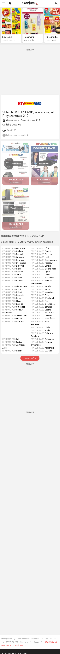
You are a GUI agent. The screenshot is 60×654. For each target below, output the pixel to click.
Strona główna (6, 639)
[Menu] (3, 3)
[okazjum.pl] (30, 3)
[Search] (56, 3)
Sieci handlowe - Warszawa (28, 639)
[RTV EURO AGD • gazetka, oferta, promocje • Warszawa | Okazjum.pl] (30, 103)
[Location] (10, 3)
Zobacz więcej (30, 358)
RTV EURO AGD (51, 639)
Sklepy (36, 642)
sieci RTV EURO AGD (22, 235)
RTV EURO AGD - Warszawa (17, 642)
